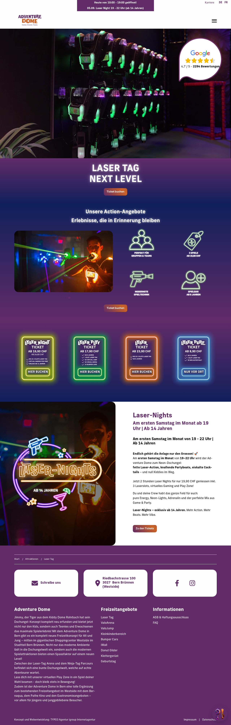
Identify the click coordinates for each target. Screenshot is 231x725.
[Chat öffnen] (219, 713)
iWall (104, 645)
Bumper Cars (109, 639)
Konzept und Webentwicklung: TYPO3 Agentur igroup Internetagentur (54, 720)
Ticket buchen (115, 191)
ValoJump (107, 628)
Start (16, 559)
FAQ (155, 623)
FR (226, 2)
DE (220, 2)
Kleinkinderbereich (113, 634)
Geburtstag (108, 661)
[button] (58, 298)
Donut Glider (109, 650)
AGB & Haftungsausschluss (171, 617)
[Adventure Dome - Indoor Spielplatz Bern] (29, 20)
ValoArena (107, 623)
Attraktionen (31, 559)
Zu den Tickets (145, 528)
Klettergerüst (109, 656)
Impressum (190, 720)
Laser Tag (107, 617)
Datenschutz (209, 720)
